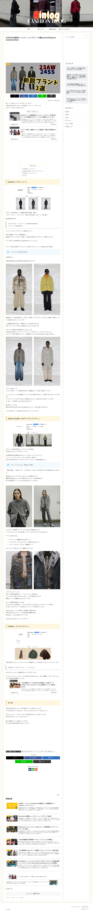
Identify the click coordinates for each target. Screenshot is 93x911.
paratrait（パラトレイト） (29, 168)
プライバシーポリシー (76, 906)
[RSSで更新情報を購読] (36, 769)
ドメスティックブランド (35, 751)
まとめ (25, 175)
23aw (24, 751)
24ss (13, 751)
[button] (51, 96)
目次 (31, 165)
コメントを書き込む (33, 893)
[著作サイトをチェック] (30, 769)
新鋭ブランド (51, 751)
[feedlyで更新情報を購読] (33, 769)
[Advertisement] (33, 51)
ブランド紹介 (18, 751)
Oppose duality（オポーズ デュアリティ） (33, 171)
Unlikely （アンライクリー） (30, 173)
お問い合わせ (85, 906)
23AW (8, 751)
